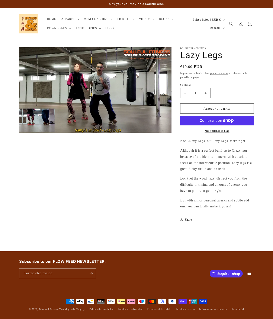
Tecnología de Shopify (72, 309)
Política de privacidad (130, 309)
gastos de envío (219, 73)
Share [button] (188, 219)
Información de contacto (213, 309)
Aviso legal (237, 309)
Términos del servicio (159, 309)
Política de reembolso (101, 309)
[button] (70, 19)
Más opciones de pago (217, 130)
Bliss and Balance (49, 309)
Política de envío (185, 309)
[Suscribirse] (91, 273)
